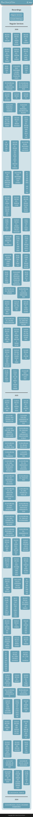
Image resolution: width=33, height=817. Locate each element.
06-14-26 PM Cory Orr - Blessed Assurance (16, 121)
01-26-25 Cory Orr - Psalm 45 (16, 792)
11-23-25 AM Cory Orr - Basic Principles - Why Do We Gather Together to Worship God (9, 465)
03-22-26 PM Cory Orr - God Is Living (6, 277)
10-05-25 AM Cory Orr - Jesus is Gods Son (7, 545)
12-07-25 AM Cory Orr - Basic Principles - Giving (9, 445)
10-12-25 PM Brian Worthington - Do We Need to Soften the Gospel (9, 532)
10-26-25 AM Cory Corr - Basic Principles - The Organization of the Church (9, 520)
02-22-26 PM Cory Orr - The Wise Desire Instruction (9, 320)
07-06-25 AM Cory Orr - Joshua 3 (17, 678)
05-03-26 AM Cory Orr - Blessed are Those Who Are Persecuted (16, 225)
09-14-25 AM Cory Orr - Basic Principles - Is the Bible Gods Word (16, 566)
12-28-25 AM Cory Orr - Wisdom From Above (16, 405)
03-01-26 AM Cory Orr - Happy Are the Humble (26, 306)
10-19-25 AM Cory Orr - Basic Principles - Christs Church (9, 506)
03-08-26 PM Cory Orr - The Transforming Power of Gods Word (23, 292)
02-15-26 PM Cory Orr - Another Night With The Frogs (7, 335)
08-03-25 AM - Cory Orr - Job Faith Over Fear (26, 626)
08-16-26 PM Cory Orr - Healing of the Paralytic (16, 39)
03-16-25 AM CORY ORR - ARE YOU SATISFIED (17, 746)
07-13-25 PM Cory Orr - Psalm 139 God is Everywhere (15, 656)
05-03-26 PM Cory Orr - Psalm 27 (7, 224)
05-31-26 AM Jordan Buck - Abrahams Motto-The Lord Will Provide (7, 179)
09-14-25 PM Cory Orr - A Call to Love (7, 562)
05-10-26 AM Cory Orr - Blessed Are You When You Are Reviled (26, 204)
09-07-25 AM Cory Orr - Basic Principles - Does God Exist (7, 585)
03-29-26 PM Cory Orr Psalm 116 (17, 260)
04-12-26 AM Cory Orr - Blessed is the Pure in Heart (26, 243)
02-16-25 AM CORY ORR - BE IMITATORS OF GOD (9, 763)
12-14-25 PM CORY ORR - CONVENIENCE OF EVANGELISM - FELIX (23, 419)
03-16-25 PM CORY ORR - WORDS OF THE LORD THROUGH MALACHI (7, 749)
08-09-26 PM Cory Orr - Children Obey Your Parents (7, 55)
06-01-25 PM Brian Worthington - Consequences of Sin (9, 693)
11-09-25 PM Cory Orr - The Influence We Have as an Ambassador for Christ (9, 493)
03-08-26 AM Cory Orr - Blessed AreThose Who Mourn (7, 307)
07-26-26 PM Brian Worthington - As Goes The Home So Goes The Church (16, 72)
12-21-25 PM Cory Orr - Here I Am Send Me (26, 405)
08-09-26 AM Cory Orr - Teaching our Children (16, 54)
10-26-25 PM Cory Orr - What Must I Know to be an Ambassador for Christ (23, 507)
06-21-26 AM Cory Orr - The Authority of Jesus (7, 121)
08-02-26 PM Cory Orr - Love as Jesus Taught (26, 54)
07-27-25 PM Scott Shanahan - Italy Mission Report (7, 642)
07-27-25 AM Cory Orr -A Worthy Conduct (17, 641)
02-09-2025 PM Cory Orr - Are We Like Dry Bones (23, 762)
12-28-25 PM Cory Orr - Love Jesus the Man (7, 405)
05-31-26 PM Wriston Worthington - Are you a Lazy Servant (25, 146)
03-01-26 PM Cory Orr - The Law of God (16, 305)
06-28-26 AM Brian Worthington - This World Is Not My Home (23, 108)
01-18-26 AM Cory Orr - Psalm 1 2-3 (6, 375)
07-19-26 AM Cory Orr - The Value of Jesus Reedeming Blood (23, 86)
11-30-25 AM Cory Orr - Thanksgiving (9, 454)
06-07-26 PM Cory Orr (6, 146)
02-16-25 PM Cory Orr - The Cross (26, 747)
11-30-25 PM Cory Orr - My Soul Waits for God (23, 445)
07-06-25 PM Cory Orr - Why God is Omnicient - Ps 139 (7, 680)
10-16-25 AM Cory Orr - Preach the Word (23, 477)
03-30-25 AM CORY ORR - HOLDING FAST (7, 725)
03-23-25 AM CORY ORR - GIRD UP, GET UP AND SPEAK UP (26, 729)
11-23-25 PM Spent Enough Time (23, 454)
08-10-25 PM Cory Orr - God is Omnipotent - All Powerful (25, 603)
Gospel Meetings (16, 19)
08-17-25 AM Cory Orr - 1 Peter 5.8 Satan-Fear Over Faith (15, 607)
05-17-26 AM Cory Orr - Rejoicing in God (16, 201)
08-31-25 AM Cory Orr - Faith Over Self (26, 586)
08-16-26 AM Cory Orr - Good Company (25, 38)
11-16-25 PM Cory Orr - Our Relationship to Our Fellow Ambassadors (23, 465)
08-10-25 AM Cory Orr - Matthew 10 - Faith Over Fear (7, 626)
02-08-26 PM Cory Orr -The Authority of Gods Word (25, 334)
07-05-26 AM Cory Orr (26, 95)
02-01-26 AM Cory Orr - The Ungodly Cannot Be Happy (16, 356)
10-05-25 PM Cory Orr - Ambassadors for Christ (23, 532)
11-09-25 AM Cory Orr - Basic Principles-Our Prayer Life (23, 491)
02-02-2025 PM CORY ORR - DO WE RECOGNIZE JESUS (8, 776)
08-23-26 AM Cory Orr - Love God (7, 37)
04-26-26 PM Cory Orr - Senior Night (26, 224)
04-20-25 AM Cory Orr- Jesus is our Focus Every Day (17, 708)
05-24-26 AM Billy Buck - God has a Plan (27, 182)
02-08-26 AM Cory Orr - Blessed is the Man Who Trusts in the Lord (7, 357)
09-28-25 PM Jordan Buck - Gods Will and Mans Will (16, 546)
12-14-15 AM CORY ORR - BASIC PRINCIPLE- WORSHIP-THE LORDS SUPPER (9, 432)
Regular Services (16, 15)
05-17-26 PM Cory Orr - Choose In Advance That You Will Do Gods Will (7, 206)
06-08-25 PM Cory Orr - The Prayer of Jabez (26, 680)
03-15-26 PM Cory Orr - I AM (26, 276)
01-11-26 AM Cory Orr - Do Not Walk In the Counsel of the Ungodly (15, 379)
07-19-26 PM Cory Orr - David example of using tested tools (9, 86)
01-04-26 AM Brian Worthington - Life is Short (25, 374)
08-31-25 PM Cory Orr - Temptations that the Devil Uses (17, 583)
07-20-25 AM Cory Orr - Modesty (26, 640)
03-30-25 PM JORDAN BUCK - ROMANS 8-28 (26, 705)
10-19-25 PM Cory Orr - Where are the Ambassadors (23, 518)
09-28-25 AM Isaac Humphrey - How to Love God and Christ (25, 545)
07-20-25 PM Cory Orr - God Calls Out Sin (6, 661)
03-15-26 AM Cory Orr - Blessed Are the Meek (9, 290)
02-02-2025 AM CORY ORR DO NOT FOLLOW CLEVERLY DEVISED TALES (17, 779)
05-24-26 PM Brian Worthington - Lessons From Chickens (18, 177)
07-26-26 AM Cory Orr (26, 69)
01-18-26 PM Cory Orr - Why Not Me (26, 354)
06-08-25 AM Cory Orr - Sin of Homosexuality (23, 692)
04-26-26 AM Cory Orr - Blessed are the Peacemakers (8, 240)
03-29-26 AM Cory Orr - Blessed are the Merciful (26, 261)
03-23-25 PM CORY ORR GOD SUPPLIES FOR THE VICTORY (16, 727)
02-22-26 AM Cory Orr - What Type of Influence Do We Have (23, 321)
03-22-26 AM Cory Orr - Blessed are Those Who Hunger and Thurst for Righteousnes (16, 278)
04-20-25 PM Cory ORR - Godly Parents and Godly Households (8, 706)
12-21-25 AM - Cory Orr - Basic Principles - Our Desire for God (9, 418)
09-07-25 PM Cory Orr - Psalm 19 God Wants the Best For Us (26, 565)
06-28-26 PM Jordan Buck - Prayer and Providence (9, 107)
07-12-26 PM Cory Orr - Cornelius (7, 96)
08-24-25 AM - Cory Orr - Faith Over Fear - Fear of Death (7, 606)
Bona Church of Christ (8, 2)
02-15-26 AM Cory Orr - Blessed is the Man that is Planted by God (16, 337)
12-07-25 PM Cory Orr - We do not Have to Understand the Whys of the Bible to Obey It (23, 433)
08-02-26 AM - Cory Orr (7, 69)
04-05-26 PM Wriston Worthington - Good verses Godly (8, 260)
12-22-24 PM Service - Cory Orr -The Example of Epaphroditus (16, 805)
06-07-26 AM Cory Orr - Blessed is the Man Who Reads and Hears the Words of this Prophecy (15, 154)
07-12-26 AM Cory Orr (16, 95)
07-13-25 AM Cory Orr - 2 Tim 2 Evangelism (25, 656)
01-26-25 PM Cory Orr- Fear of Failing (26, 777)
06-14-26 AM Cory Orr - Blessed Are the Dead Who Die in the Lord (26, 127)
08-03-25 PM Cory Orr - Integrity (16, 623)
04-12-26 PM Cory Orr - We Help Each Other (17, 243)
